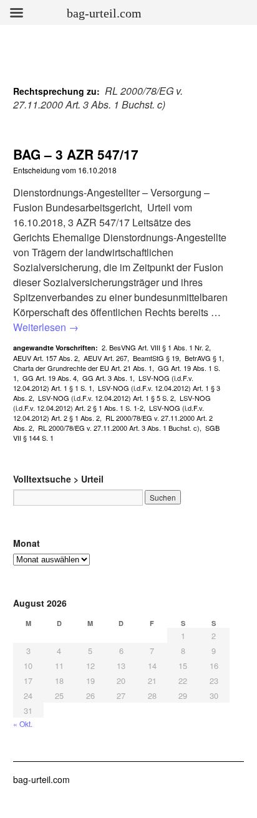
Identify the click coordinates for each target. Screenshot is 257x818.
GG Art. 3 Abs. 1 (107, 378)
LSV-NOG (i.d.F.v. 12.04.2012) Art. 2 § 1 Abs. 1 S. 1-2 (112, 403)
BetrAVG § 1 (203, 358)
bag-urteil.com (41, 779)
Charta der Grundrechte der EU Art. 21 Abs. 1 (82, 368)
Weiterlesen (46, 327)
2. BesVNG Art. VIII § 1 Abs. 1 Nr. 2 (155, 347)
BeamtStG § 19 (156, 358)
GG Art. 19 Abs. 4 (49, 378)
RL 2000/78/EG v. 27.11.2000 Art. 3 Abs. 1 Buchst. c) (119, 428)
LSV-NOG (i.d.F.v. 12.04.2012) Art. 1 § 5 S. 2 (106, 398)
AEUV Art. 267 (105, 358)
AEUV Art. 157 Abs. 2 (45, 358)
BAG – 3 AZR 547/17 (75, 154)
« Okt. (22, 723)
